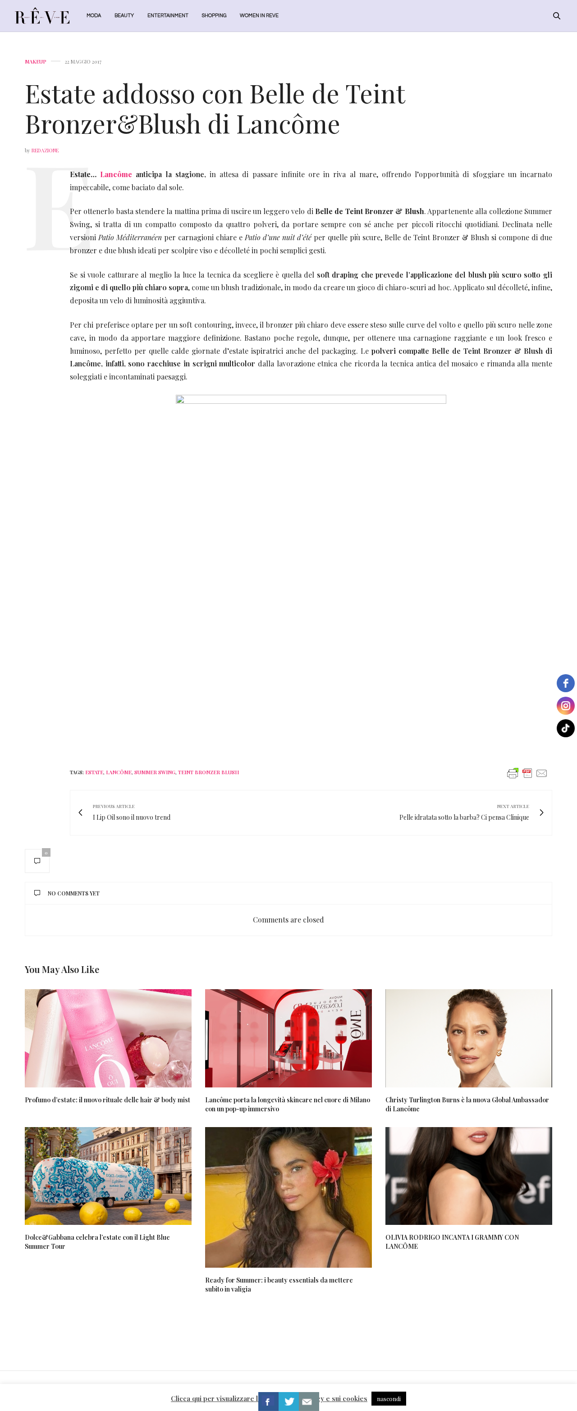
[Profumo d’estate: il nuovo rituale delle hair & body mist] (108, 1038)
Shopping (214, 15)
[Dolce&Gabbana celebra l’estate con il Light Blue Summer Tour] (108, 1176)
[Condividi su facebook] (268, 1401)
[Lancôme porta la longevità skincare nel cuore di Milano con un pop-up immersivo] (288, 1038)
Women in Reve (259, 15)
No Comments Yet (74, 893)
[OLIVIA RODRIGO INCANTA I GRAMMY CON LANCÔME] (468, 1176)
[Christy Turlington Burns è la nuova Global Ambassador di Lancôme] (468, 1038)
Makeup (35, 61)
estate (94, 772)
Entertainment (167, 15)
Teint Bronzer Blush (208, 772)
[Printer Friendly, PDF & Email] (527, 772)
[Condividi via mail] (309, 1401)
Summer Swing (154, 772)
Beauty (124, 15)
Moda (94, 15)
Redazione (45, 150)
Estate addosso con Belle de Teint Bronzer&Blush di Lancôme (215, 108)
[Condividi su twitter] (289, 1401)
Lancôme (116, 174)
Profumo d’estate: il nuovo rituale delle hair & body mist (107, 1100)
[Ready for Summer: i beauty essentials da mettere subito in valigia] (288, 1197)
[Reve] (42, 16)
